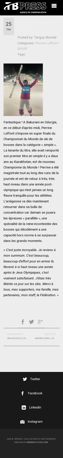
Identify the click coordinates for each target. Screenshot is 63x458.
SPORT (23, 49)
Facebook (35, 393)
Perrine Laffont (46, 43)
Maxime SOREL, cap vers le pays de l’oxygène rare (47, 336)
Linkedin (35, 407)
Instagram (35, 422)
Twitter (35, 379)
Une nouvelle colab (18, 336)
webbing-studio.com (37, 442)
